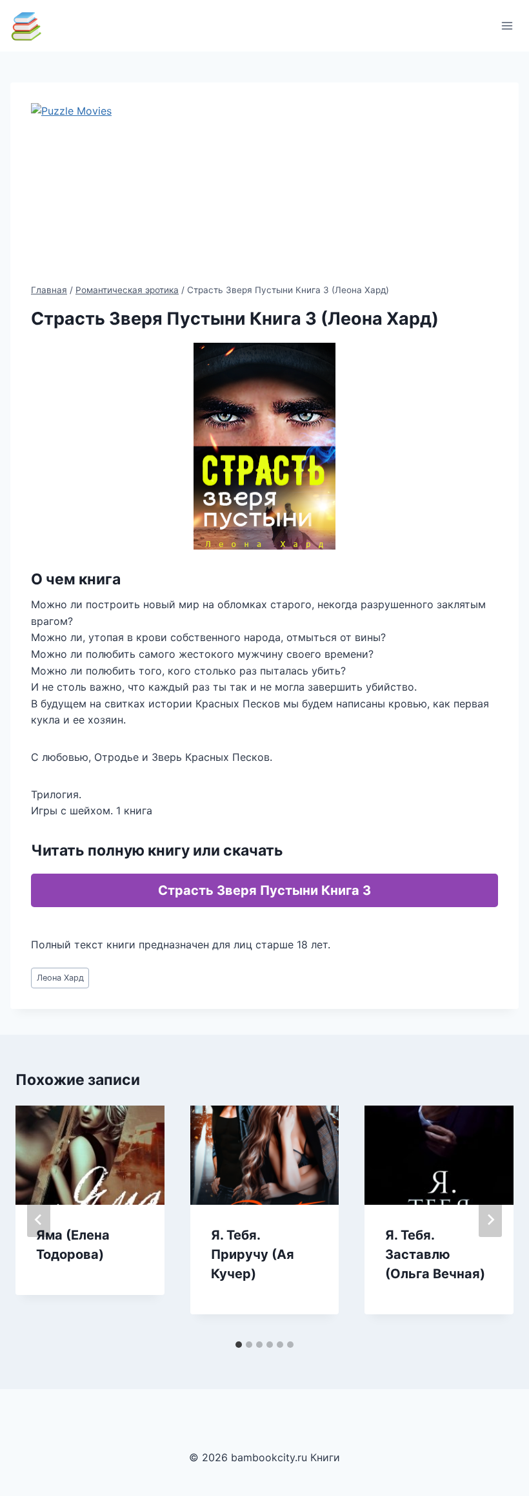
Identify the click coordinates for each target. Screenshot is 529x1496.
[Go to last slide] (38, 1219)
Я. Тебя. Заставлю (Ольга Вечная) (435, 1254)
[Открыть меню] (507, 25)
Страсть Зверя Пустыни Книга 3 (264, 890)
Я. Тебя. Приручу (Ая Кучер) (252, 1254)
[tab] (238, 1344)
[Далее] (490, 1219)
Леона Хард (60, 978)
